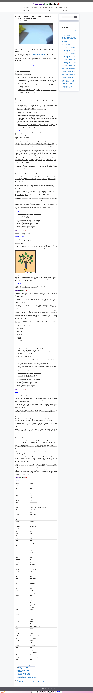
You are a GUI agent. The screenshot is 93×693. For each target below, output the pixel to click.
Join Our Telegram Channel (58, 692)
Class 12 (18, 680)
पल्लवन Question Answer (23, 671)
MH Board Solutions (33, 692)
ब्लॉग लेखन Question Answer (24, 676)
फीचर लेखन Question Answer (24, 673)
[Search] (75, 17)
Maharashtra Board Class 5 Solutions (63, 10)
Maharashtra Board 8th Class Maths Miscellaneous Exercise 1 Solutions (68, 44)
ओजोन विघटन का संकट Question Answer (26, 665)
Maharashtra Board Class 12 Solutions (49, 1)
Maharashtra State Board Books (26, 1)
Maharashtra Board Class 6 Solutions (47, 10)
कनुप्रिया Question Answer (24, 670)
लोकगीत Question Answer (23, 668)
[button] (46, 692)
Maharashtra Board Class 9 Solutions (47, 7)
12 (51, 692)
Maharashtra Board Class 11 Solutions (64, 1)
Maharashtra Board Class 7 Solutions (30, 10)
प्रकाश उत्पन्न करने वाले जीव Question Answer (27, 677)
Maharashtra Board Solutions (50, 688)
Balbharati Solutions (37, 1)
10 (46, 692)
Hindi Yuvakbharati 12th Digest (38, 54)
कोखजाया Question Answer (24, 667)
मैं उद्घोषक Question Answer (24, 674)
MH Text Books (54, 692)
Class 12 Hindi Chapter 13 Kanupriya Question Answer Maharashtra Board (31, 681)
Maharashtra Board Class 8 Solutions (63, 7)
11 (48, 692)
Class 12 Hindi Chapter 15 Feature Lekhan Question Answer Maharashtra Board (32, 683)
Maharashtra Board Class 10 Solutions (30, 7)
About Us (73, 1)
